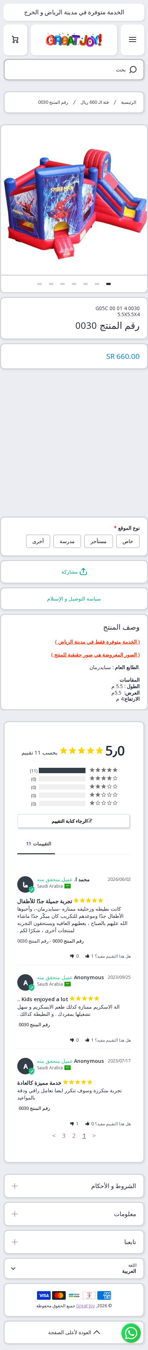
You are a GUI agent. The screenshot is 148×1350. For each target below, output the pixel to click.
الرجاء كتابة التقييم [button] (70, 821)
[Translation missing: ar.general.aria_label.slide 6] (51, 284)
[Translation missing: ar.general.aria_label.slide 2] (97, 284)
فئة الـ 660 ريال (94, 102)
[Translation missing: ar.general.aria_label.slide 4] (74, 284)
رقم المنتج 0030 (68, 941)
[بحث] (134, 69)
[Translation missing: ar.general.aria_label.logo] (74, 39)
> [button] (54, 1135)
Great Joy (85, 1305)
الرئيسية (128, 102)
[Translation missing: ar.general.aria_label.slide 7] (39, 284)
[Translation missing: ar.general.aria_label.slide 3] (85, 284)
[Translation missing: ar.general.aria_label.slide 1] (108, 284)
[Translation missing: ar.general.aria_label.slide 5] (62, 284)
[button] (74, 572)
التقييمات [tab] (42, 843)
